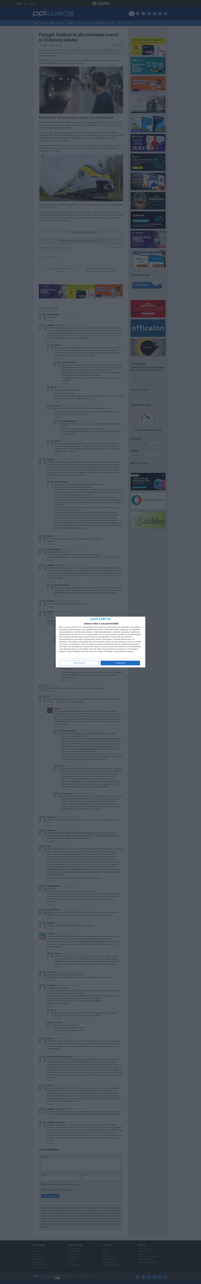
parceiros (79, 627)
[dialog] (100, 642)
